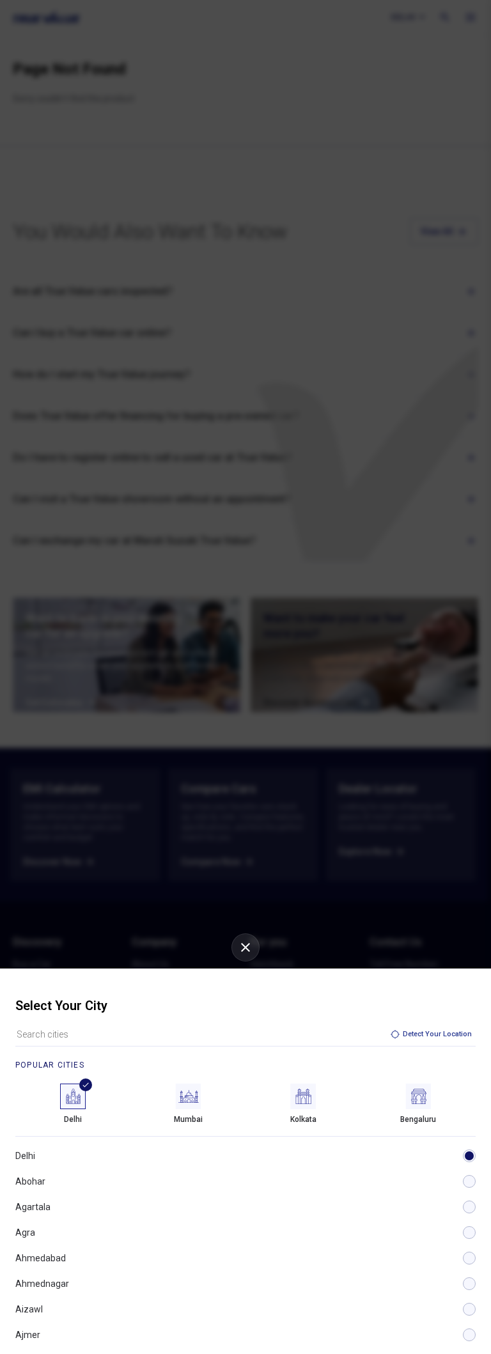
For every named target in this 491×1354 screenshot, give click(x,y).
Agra (25, 1232)
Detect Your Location (437, 1034)
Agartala (33, 1207)
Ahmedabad (40, 1258)
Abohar (30, 1181)
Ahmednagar (42, 1284)
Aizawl (29, 1309)
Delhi (25, 1156)
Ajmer (27, 1335)
